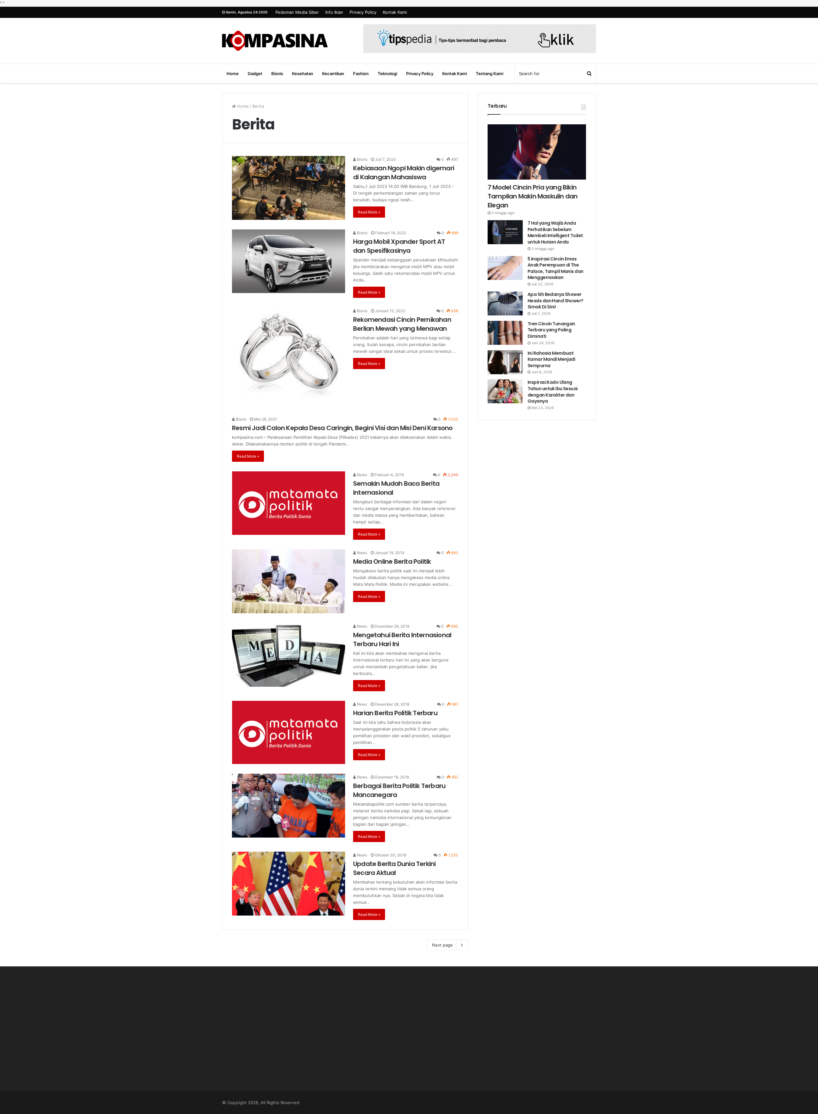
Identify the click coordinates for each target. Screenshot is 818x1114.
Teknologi (387, 73)
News (361, 474)
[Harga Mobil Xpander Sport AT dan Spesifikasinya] (288, 261)
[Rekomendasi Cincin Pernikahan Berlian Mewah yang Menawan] (288, 356)
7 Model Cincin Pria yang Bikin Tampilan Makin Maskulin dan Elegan (532, 196)
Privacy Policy (363, 12)
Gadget (255, 73)
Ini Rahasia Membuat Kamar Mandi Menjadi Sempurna (551, 359)
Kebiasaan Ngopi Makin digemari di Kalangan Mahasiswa (403, 173)
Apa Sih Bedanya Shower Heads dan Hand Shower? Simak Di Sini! (555, 300)
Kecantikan (333, 73)
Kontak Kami (395, 12)
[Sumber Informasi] (275, 41)
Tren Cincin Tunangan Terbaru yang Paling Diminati (551, 330)
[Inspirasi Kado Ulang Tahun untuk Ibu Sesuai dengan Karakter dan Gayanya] (505, 391)
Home (233, 73)
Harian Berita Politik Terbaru (395, 712)
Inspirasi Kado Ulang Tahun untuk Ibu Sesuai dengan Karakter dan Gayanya (553, 391)
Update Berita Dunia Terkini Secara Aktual (394, 868)
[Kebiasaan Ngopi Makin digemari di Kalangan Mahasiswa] (288, 188)
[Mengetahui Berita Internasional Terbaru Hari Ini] (288, 655)
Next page (442, 945)
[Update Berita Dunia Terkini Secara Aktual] (288, 884)
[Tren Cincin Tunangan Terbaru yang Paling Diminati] (505, 333)
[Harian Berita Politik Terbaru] (288, 732)
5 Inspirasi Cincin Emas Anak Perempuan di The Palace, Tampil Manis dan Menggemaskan (555, 268)
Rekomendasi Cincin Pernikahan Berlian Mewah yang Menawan (402, 324)
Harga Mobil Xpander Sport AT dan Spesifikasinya (399, 246)
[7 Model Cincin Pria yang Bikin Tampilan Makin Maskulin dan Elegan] (537, 152)
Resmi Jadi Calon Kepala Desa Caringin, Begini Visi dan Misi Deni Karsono (342, 427)
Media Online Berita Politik (392, 561)
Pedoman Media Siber (297, 12)
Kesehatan (302, 73)
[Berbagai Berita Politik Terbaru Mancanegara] (288, 806)
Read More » (369, 212)
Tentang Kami (489, 73)
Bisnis (277, 73)
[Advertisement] (281, 1035)
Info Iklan (334, 12)
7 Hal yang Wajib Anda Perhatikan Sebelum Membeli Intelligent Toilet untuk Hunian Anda (555, 232)
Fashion (361, 73)
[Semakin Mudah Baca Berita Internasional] (288, 503)
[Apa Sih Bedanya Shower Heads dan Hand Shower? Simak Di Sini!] (505, 303)
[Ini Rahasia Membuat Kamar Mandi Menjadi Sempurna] (505, 362)
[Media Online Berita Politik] (288, 581)
